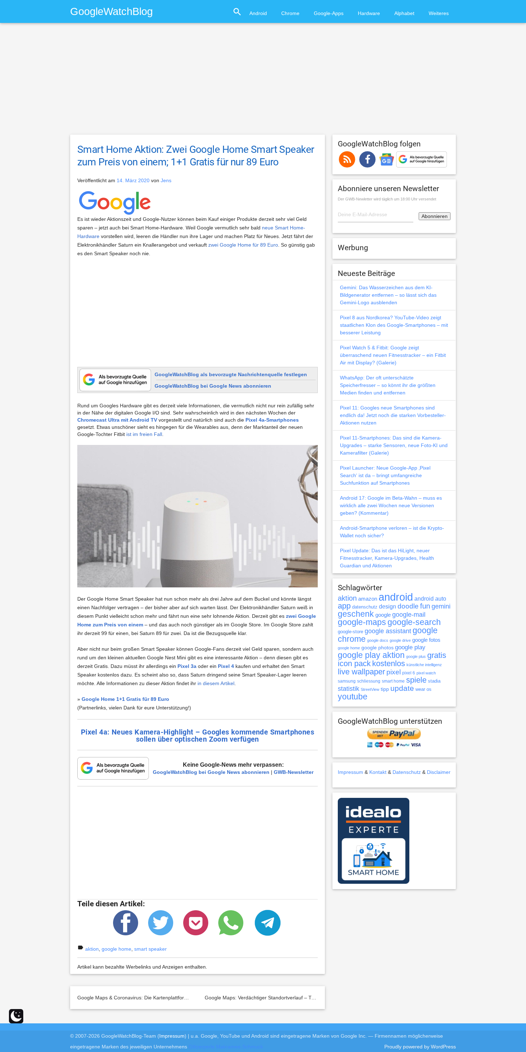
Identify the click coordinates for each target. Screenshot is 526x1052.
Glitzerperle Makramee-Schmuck (226, 1046)
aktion (92, 949)
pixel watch (426, 673)
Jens (166, 180)
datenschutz (365, 607)
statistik (348, 688)
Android (258, 13)
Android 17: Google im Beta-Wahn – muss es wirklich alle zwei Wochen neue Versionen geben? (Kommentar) (391, 505)
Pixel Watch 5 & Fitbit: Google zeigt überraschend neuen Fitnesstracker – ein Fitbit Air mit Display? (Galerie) (393, 355)
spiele (416, 679)
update (402, 688)
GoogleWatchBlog (111, 11)
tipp (385, 689)
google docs (377, 640)
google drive (400, 640)
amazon (367, 599)
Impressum (350, 772)
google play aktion (371, 655)
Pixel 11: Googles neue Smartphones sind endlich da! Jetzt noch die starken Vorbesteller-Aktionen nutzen (393, 415)
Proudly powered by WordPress (420, 1046)
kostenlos (388, 663)
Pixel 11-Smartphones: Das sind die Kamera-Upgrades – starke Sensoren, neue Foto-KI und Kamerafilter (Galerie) (394, 445)
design (387, 606)
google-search (414, 622)
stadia (434, 681)
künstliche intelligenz (424, 665)
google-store (350, 631)
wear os (423, 689)
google (383, 615)
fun (425, 606)
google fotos (426, 640)
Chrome (290, 13)
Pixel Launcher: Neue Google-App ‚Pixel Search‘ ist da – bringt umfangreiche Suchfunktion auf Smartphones (385, 475)
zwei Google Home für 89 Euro (243, 245)
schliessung (368, 681)
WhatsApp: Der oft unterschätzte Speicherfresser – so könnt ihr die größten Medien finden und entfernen (387, 385)
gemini (441, 606)
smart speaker (150, 949)
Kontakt (377, 772)
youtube (352, 696)
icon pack (354, 663)
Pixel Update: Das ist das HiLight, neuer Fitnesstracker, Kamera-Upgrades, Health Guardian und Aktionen (387, 558)
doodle (408, 606)
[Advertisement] (263, 82)
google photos (377, 647)
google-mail (408, 614)
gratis (436, 655)
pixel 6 (408, 672)
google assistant (388, 631)
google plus (416, 656)
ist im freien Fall (144, 434)
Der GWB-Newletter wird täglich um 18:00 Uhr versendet (387, 199)
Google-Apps (329, 13)
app (344, 605)
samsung (347, 681)
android (396, 597)
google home (116, 949)
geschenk (356, 614)
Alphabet (404, 13)
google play (410, 647)
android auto (430, 598)
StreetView (370, 689)
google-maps (362, 622)
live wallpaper (361, 671)
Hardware (369, 13)
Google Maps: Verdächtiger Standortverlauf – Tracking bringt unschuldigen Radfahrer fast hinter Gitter (320, 997)
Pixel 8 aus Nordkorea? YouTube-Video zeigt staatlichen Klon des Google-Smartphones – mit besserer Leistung (394, 325)
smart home (393, 681)
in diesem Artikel (216, 683)
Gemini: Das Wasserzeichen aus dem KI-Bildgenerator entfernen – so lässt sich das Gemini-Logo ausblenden (388, 295)
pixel (393, 672)
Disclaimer (438, 772)
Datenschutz (407, 772)
